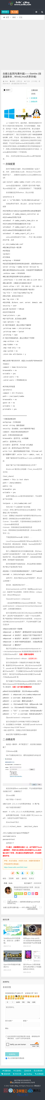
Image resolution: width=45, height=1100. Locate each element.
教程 (14, 17)
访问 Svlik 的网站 (25, 893)
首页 (7, 17)
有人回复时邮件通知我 (16, 1058)
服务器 (24, 878)
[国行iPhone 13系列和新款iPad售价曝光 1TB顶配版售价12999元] (32, 961)
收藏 (8, 90)
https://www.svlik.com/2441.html (15, 867)
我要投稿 (7, 1071)
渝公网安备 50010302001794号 (23, 1082)
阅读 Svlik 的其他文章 (18, 893)
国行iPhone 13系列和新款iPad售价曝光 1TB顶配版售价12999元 (32, 967)
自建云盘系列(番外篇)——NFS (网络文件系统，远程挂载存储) (20, 907)
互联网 (11, 878)
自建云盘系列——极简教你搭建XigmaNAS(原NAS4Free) (23, 902)
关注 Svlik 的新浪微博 (36, 893)
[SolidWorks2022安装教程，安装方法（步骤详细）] (13, 935)
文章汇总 (19, 81)
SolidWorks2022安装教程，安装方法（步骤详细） (12, 940)
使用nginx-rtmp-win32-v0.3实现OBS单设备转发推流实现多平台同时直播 (32, 940)
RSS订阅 (17, 1074)
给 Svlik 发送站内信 (33, 893)
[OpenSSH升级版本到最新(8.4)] (13, 961)
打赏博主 (18, 1071)
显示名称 (9, 1021)
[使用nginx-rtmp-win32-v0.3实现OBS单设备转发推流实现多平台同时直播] (32, 935)
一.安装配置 (33, 98)
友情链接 (40, 1074)
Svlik (6, 81)
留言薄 (28, 1071)
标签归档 (6, 1074)
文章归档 (39, 1071)
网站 (6, 1028)
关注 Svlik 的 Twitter (15, 896)
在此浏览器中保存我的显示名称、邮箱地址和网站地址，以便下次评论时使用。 (24, 1037)
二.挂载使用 (33, 101)
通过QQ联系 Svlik (29, 893)
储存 (17, 878)
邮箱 (25, 1021)
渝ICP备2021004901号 (22, 1080)
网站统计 (37, 1086)
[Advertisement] (22, 43)
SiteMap (29, 1074)
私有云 (31, 878)
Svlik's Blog (23, 4)
